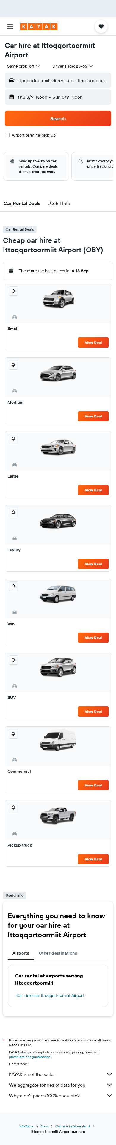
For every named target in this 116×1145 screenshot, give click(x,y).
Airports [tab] (20, 953)
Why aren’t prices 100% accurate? (44, 1096)
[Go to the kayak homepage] (38, 26)
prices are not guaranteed (29, 1057)
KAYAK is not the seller (32, 1074)
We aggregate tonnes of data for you (47, 1085)
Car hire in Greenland (72, 1126)
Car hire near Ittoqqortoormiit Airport (50, 995)
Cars (44, 1126)
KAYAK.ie (26, 1126)
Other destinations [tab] (58, 953)
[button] (10, 26)
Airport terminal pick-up (34, 135)
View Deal (93, 342)
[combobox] (24, 66)
